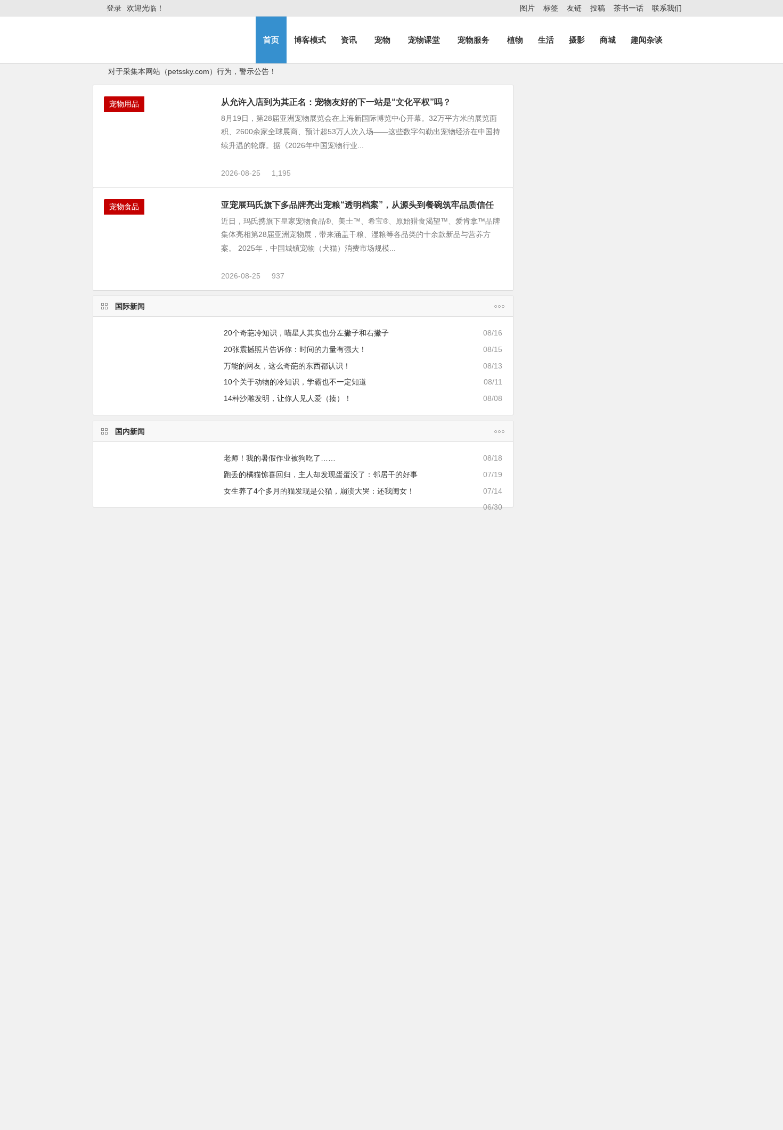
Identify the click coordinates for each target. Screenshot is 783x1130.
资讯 (349, 39)
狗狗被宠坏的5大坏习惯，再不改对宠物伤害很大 (193, 976)
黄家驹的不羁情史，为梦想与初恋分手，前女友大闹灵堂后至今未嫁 (634, 900)
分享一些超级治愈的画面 (250, 735)
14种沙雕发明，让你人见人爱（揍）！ (288, 398)
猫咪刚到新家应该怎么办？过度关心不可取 (172, 891)
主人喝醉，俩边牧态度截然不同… (280, 507)
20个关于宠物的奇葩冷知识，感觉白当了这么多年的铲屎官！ (216, 783)
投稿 (597, 8)
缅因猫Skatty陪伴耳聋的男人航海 (465, 735)
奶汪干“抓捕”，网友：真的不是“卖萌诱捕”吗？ (300, 523)
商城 (608, 39)
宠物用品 (124, 104)
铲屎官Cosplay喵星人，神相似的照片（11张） (146, 735)
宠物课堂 (424, 39)
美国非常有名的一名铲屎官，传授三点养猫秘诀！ (396, 1100)
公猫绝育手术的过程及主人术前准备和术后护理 (392, 907)
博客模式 (310, 39)
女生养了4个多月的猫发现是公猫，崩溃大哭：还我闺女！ (319, 491)
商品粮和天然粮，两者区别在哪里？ (382, 976)
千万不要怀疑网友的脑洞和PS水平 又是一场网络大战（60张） (634, 573)
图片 (527, 8)
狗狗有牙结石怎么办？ (627, 256)
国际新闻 (130, 306)
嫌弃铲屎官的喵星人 (462, 632)
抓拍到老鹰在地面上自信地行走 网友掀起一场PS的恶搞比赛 (634, 221)
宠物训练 (130, 955)
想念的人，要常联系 (623, 304)
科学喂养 (343, 955)
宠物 (382, 39)
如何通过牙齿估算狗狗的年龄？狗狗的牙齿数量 (392, 923)
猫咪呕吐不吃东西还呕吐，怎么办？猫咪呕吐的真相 (400, 860)
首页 (271, 39)
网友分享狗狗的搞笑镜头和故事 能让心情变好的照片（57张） (634, 767)
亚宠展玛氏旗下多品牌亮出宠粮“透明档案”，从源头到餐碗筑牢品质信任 (357, 204)
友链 (574, 8)
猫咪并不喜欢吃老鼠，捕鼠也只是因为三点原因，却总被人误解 (418, 1116)
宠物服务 (474, 39)
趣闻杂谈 (647, 39)
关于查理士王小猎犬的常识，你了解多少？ (385, 1053)
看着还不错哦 (580, 1123)
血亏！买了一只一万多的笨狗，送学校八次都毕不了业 (190, 1053)
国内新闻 (130, 431)
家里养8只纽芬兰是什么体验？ (151, 923)
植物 (515, 39)
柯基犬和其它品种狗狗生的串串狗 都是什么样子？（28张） (634, 670)
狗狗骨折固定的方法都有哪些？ (366, 891)
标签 (550, 8)
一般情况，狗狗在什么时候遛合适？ (161, 1084)
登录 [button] (114, 8)
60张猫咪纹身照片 (356, 735)
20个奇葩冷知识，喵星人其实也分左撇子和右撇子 (306, 333)
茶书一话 (628, 8)
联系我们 (667, 8)
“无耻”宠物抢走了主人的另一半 (146, 632)
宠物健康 (343, 762)
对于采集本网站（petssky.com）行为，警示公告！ (192, 71)
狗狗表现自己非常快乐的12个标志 (157, 907)
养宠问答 (130, 762)
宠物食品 (124, 206)
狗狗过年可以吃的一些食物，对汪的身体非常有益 (396, 1069)
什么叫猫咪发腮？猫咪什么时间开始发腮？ (172, 875)
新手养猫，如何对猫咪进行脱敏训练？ (164, 1069)
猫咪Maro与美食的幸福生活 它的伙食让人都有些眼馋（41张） (632, 718)
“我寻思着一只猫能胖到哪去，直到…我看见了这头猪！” (406, 1084)
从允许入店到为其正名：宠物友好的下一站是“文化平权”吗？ (336, 102)
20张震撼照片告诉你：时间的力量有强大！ (295, 349)
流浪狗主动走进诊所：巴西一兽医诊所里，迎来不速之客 (634, 996)
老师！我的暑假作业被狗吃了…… (280, 458)
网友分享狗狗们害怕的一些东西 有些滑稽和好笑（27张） (634, 622)
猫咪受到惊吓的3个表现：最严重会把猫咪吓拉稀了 (398, 875)
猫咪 (530, 390)
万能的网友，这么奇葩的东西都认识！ (287, 366)
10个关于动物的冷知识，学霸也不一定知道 (295, 382)
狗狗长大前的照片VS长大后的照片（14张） (359, 632)
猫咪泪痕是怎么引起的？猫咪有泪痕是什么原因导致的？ (420, 783)
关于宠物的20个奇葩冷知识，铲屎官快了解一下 (180, 860)
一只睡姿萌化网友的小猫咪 (250, 632)
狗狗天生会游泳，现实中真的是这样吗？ (168, 1116)
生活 (546, 39)
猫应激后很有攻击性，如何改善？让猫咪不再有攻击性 (190, 1100)
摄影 (577, 39)
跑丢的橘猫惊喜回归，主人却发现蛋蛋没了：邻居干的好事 (321, 474)
